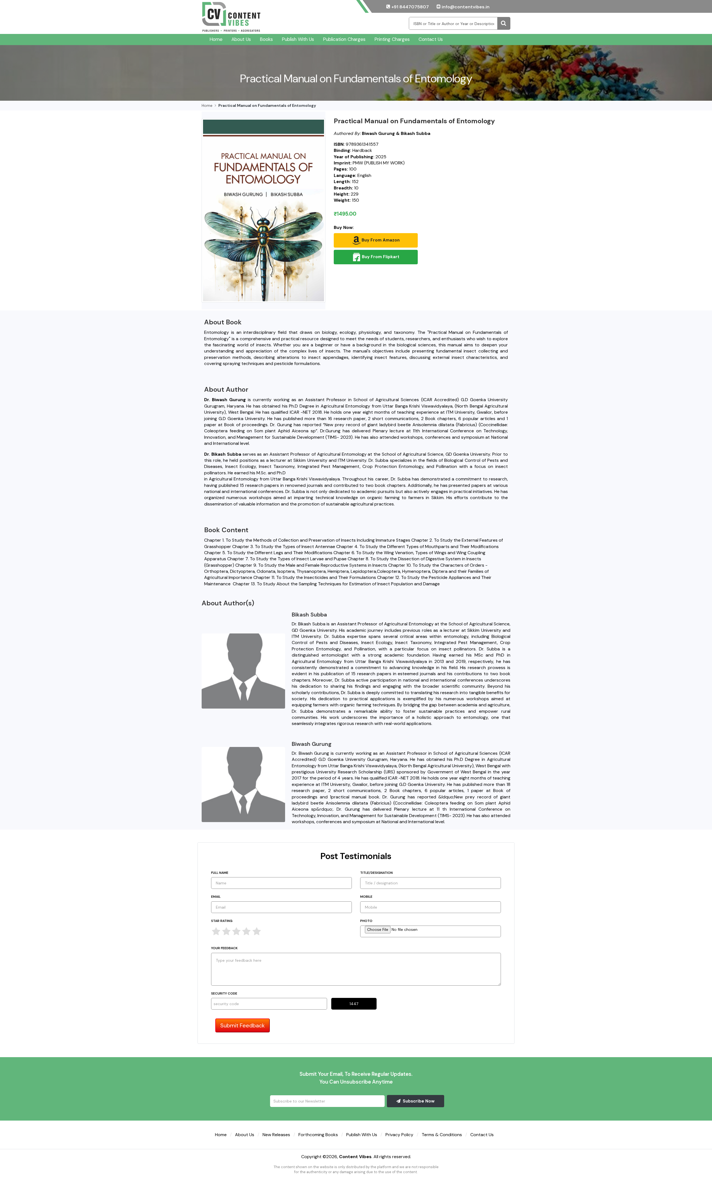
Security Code (224, 993)
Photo (366, 921)
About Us (241, 39)
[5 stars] (257, 932)
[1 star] (216, 932)
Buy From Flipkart (380, 256)
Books (266, 39)
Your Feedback (224, 948)
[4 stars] (246, 932)
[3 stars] (236, 932)
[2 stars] (226, 932)
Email (216, 896)
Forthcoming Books (318, 1135)
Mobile (366, 896)
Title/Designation (376, 872)
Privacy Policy (399, 1135)
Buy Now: (344, 227)
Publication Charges (344, 39)
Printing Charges (392, 39)
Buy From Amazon (380, 240)
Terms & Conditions (442, 1135)
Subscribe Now (418, 1101)
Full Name (219, 872)
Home (215, 39)
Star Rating (222, 921)
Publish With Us (298, 39)
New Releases (276, 1135)
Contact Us (431, 39)
